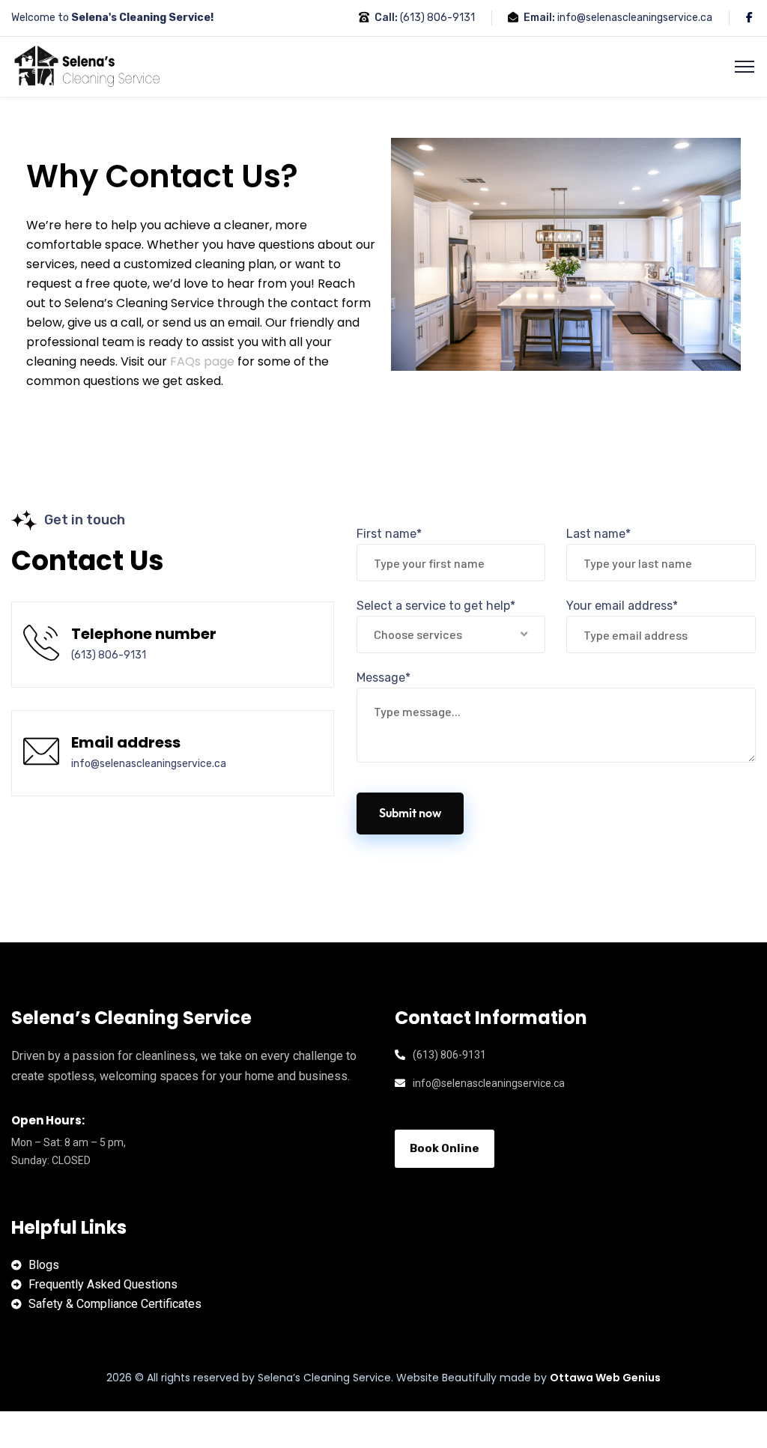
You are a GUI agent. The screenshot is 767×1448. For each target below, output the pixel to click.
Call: (386, 17)
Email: (539, 17)
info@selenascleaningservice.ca (634, 17)
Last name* (598, 534)
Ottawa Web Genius (605, 1377)
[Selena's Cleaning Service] (89, 65)
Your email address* (622, 606)
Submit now (410, 814)
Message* (383, 677)
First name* (389, 534)
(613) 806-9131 (437, 17)
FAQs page (202, 361)
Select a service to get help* (436, 606)
